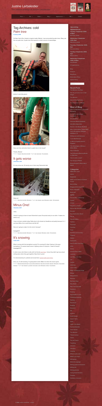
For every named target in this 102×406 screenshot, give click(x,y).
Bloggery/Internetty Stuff (23, 263)
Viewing (72, 351)
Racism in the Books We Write (78, 127)
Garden (72, 238)
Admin (72, 174)
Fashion (72, 222)
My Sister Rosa (74, 281)
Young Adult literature (76, 373)
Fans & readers (74, 219)
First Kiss (72, 227)
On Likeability (74, 119)
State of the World (75, 324)
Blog (48, 16)
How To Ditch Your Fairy (77, 243)
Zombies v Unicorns (75, 378)
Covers (72, 200)
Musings (72, 278)
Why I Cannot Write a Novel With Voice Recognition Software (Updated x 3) (79, 131)
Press (21, 16)
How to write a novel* (76, 158)
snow (43, 200)
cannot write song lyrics (46, 258)
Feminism (73, 224)
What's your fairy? (75, 356)
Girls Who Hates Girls (76, 124)
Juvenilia (72, 254)
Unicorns (72, 346)
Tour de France (74, 340)
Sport (71, 321)
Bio (30, 16)
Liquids (72, 262)
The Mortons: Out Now (76, 90)
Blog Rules (73, 74)
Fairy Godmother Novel (76, 214)
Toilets (72, 338)
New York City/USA (26, 153)
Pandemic (73, 289)
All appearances (74, 65)
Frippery (19, 153)
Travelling (73, 343)
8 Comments (52, 265)
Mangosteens (74, 276)
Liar (71, 260)
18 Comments (53, 233)
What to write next (75, 354)
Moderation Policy (75, 77)
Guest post (73, 241)
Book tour (73, 192)
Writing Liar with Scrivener (77, 136)
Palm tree (20, 32)
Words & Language (75, 362)
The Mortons (73, 97)
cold (35, 153)
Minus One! (21, 205)
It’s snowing (21, 238)
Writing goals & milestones (77, 365)
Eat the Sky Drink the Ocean (78, 208)
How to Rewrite (74, 150)
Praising (72, 292)
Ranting (72, 300)
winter (50, 200)
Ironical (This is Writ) (75, 251)
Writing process (74, 370)
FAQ (70, 16)
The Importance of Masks (77, 103)
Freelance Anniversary (76, 233)
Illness (72, 249)
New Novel (73, 284)
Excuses (72, 211)
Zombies (72, 375)
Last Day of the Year (75, 257)
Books (39, 16)
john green (35, 265)
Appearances (59, 16)
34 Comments (56, 200)
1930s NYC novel (75, 171)
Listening (72, 265)
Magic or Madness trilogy (77, 270)
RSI (71, 311)
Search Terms (74, 319)
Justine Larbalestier (24, 6)
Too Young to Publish (76, 161)
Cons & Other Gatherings (34, 263)
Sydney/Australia (75, 327)
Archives (72, 72)
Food (71, 230)
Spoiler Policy (74, 80)
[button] (23, 17)
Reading (72, 305)
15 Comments (45, 153)
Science (72, 313)
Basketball (73, 177)
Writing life (73, 367)
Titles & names (74, 335)
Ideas (71, 246)
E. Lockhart (30, 265)
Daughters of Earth (75, 206)
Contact (80, 16)
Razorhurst (73, 303)
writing (47, 265)
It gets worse (22, 159)
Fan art (72, 216)
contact (32, 402)
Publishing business (75, 297)
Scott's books (74, 316)
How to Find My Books (76, 100)
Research (72, 308)
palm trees (39, 153)
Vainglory (51, 263)
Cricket (72, 203)
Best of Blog (73, 184)
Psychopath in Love (75, 294)
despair (39, 200)
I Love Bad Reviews (75, 139)
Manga (72, 273)
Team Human (74, 329)
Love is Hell (73, 268)
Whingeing (29, 200)
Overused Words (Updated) (77, 121)
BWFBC (72, 195)
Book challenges (75, 189)
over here (43, 252)
